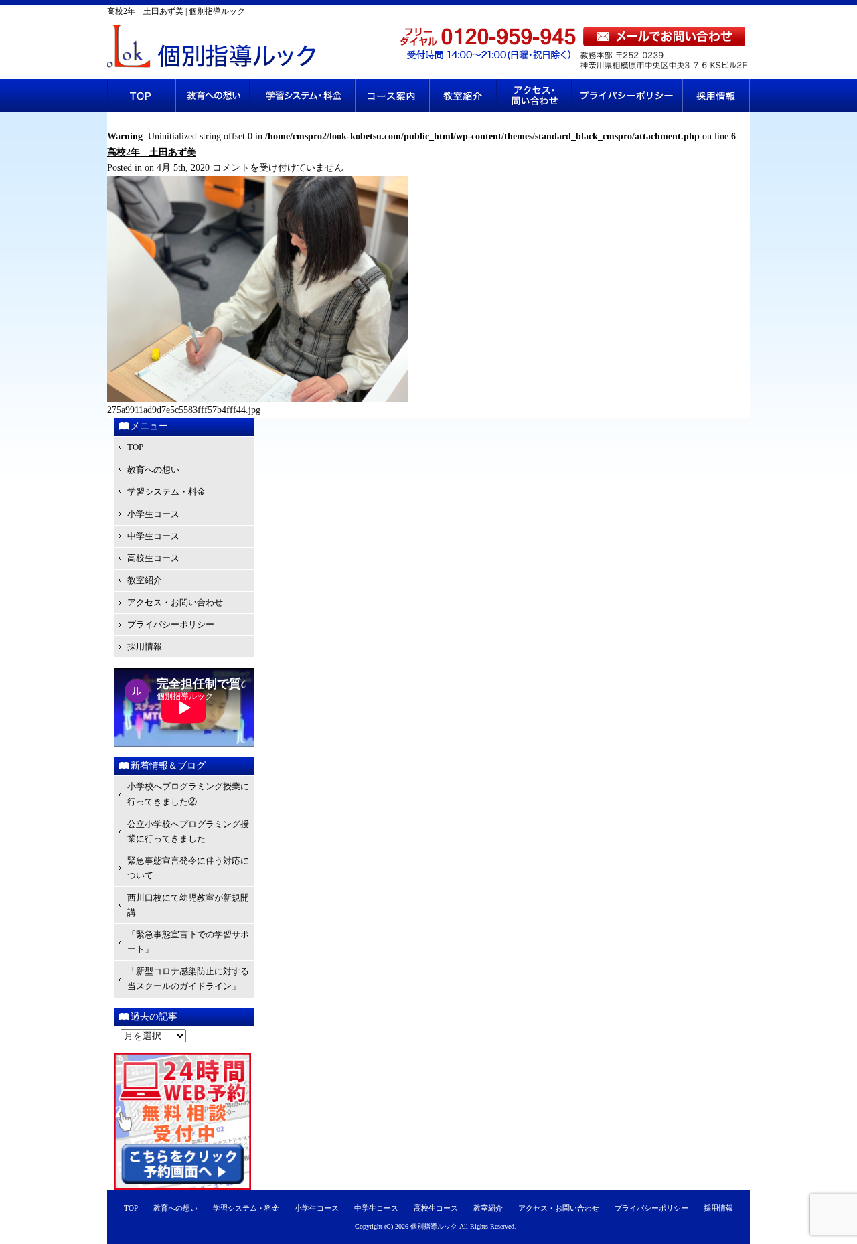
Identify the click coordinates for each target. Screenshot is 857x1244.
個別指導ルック (433, 1226)
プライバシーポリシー (627, 95)
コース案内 (392, 95)
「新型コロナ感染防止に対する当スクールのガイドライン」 (188, 978)
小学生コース (153, 514)
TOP (141, 95)
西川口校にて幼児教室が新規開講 (188, 904)
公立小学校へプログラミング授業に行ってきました (188, 831)
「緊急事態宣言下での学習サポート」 (188, 941)
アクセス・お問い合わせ (534, 95)
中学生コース (153, 536)
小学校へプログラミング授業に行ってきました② (188, 793)
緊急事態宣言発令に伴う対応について (188, 868)
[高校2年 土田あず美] (257, 399)
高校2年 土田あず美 (151, 152)
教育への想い (212, 95)
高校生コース (153, 558)
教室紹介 (463, 95)
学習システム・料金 (302, 95)
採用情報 (716, 95)
